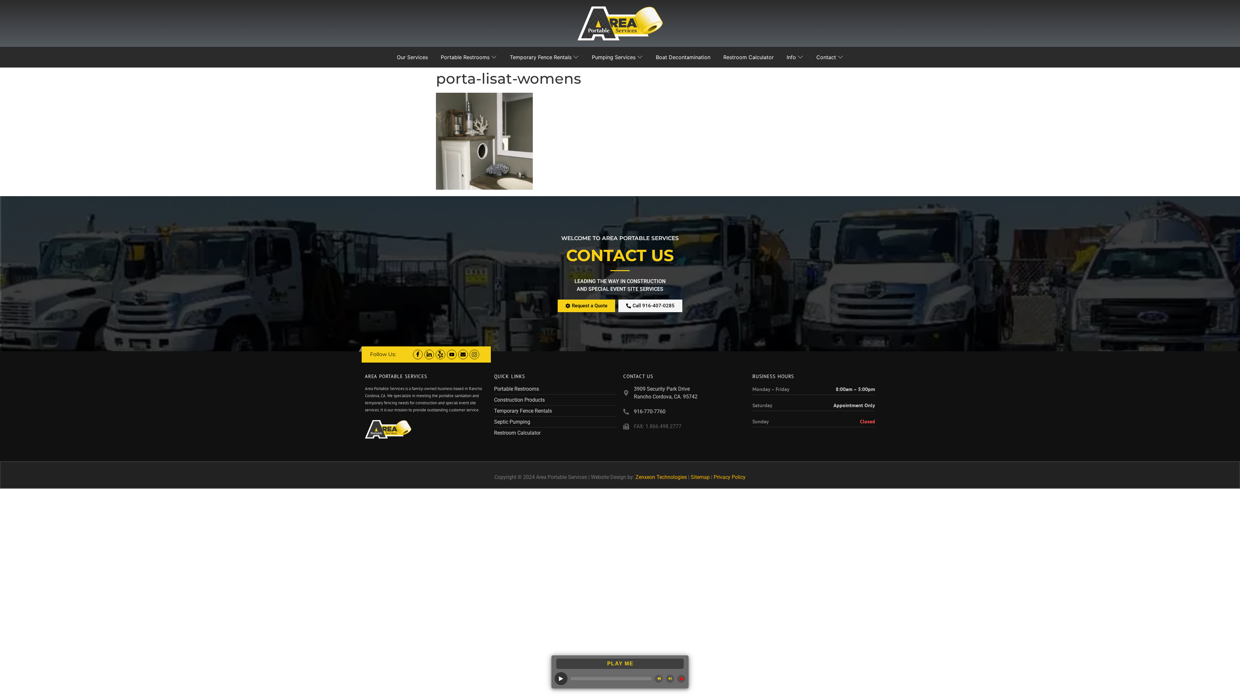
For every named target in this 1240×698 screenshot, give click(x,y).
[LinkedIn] (429, 354)
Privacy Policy (730, 477)
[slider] (611, 678)
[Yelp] (440, 354)
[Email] (463, 354)
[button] (659, 679)
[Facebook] (418, 354)
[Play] (561, 678)
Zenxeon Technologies (661, 477)
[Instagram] (474, 354)
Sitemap (700, 477)
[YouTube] (452, 354)
